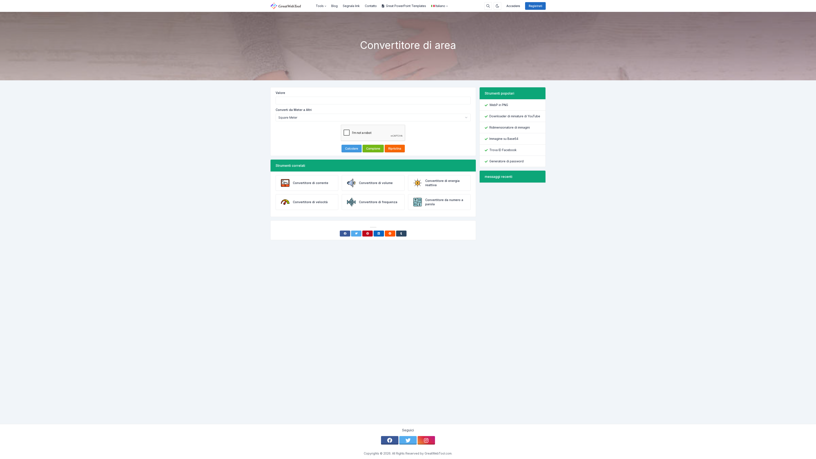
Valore (280, 93)
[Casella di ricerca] (488, 6)
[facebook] (389, 440)
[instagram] (426, 440)
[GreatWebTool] (291, 6)
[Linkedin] (379, 234)
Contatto (371, 6)
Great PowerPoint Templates (406, 6)
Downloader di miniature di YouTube (514, 116)
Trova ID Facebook (503, 150)
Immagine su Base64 (503, 138)
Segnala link (351, 6)
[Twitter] (356, 234)
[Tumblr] (401, 234)
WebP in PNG (498, 105)
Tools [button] (320, 6)
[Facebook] (345, 234)
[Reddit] (390, 234)
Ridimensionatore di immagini (509, 127)
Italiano (440, 6)
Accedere (513, 6)
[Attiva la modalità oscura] (497, 6)
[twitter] (408, 440)
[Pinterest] (367, 234)
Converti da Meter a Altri (294, 110)
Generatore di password (506, 161)
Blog (334, 6)
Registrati (535, 6)
